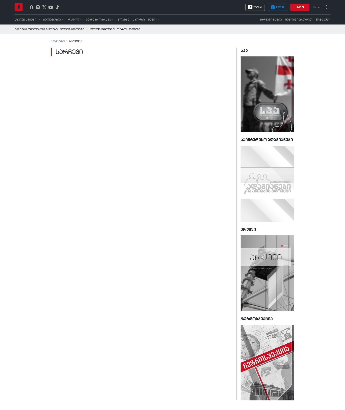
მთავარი (58, 41)
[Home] (19, 7)
